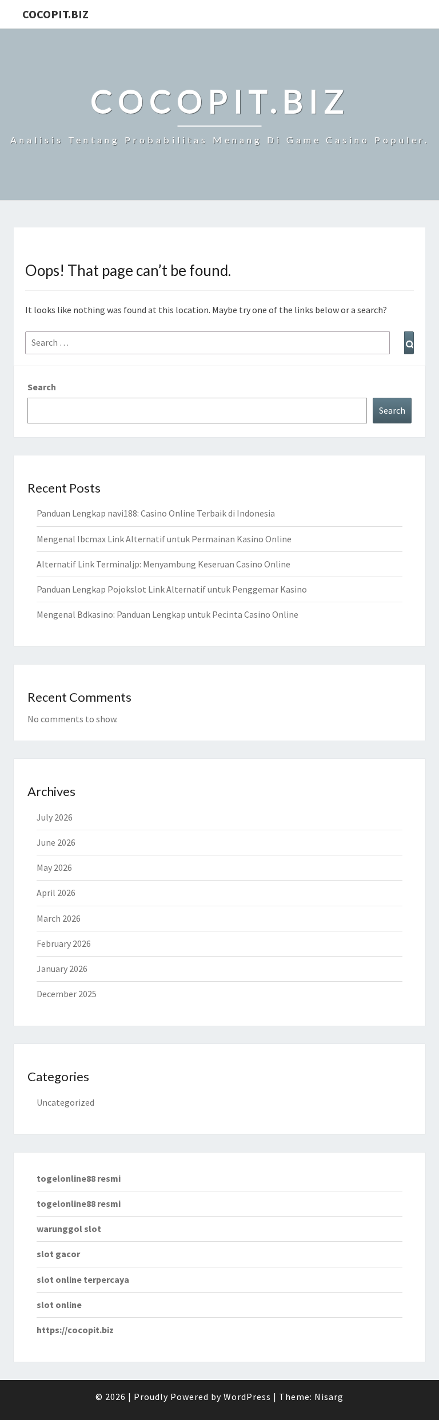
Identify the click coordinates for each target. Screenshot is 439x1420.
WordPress (247, 1396)
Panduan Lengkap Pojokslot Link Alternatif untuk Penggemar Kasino (172, 589)
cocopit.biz (55, 14)
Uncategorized (65, 1102)
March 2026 (59, 918)
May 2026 (54, 867)
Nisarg (329, 1396)
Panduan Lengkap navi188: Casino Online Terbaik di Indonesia (156, 513)
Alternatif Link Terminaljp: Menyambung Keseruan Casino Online (163, 564)
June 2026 (56, 842)
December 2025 (67, 993)
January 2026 (62, 968)
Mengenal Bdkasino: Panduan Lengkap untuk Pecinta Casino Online (167, 614)
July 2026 (55, 817)
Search (41, 387)
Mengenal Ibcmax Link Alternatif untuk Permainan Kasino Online (164, 539)
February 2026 (64, 943)
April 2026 (56, 892)
